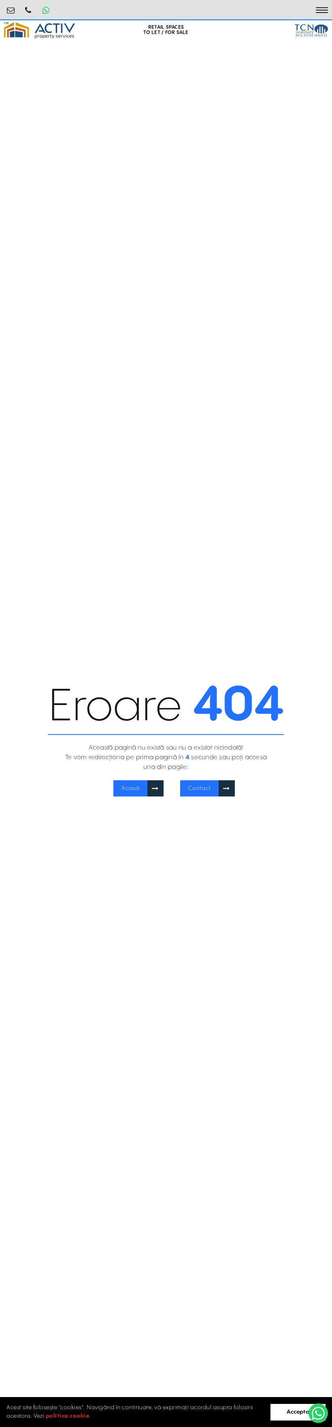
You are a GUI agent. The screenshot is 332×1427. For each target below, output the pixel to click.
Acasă (130, 788)
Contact (199, 788)
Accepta (298, 1412)
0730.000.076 (28, 7)
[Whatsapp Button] (46, 10)
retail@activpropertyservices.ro (11, 7)
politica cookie (67, 1416)
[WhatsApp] (318, 1413)
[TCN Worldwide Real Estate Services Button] (311, 30)
